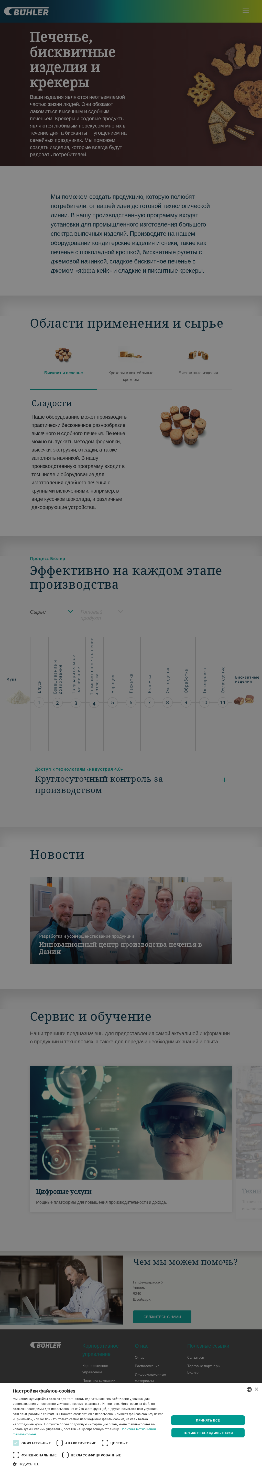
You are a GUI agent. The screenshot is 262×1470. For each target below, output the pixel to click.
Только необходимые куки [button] (208, 1433)
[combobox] (249, 1389)
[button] (89, 1463)
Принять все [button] (208, 1420)
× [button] (256, 1389)
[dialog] (131, 1426)
